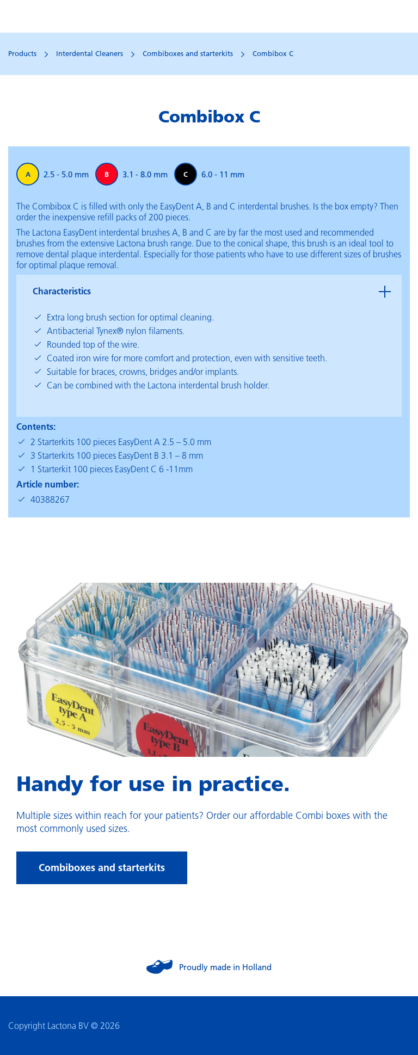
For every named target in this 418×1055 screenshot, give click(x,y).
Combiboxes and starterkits (188, 53)
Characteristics (62, 291)
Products (22, 53)
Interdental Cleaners (89, 53)
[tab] (209, 291)
